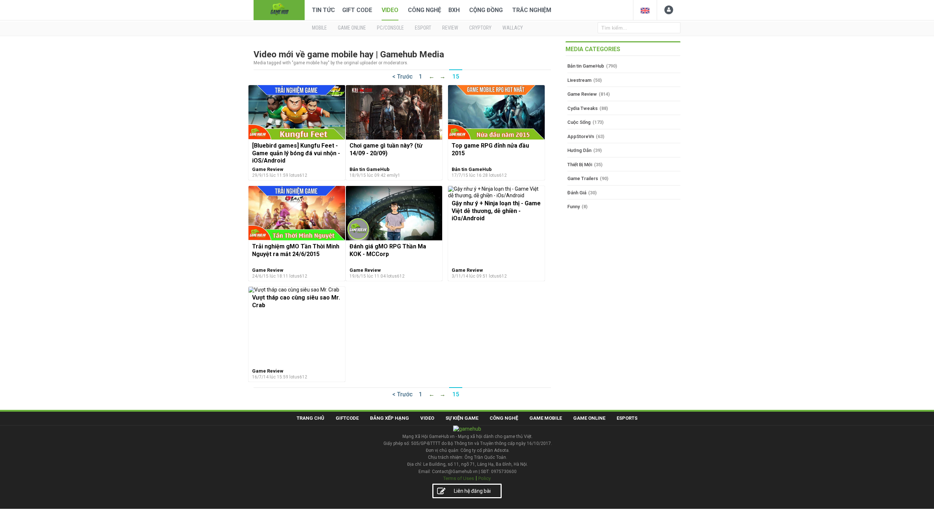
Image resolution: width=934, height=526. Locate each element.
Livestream (579, 80)
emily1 (393, 175)
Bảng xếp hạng (389, 418)
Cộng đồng (486, 10)
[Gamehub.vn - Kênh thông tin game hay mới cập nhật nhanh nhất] (279, 9)
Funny (573, 206)
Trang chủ (310, 418)
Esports (627, 418)
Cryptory (480, 28)
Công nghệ (424, 10)
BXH (454, 10)
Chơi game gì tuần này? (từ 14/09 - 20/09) (386, 149)
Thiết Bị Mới (579, 164)
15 (455, 76)
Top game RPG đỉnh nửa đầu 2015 (490, 149)
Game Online (589, 418)
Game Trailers (582, 178)
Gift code (357, 10)
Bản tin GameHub (370, 169)
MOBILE (319, 28)
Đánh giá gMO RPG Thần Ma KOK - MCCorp (388, 250)
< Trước (402, 76)
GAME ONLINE (352, 28)
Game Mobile (545, 418)
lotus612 (298, 175)
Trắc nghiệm (531, 10)
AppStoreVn (580, 136)
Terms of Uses (458, 478)
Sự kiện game (461, 418)
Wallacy (512, 28)
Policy (484, 478)
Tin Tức (323, 10)
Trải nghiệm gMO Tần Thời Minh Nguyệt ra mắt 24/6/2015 (295, 250)
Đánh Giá (576, 192)
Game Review (267, 169)
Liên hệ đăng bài (472, 491)
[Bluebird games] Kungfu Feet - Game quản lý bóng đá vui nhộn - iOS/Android (296, 153)
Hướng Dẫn (579, 150)
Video (390, 10)
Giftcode (347, 418)
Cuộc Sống (579, 122)
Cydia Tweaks (582, 108)
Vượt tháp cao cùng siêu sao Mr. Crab (296, 301)
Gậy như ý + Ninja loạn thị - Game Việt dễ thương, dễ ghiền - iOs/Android (496, 211)
